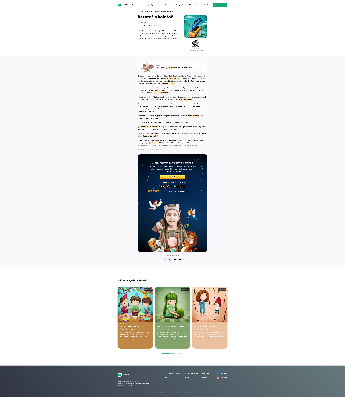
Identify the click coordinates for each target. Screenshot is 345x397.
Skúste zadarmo (220, 5)
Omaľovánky (169, 5)
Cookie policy (179, 393)
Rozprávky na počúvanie (154, 5)
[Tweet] (170, 259)
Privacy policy (170, 393)
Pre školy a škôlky (191, 373)
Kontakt (205, 377)
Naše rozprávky (137, 5)
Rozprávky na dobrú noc (172, 373)
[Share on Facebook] (165, 259)
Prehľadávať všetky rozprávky (172, 353)
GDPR (186, 393)
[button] (194, 5)
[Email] (180, 259)
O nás (184, 5)
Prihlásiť (207, 5)
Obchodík (205, 373)
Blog (178, 5)
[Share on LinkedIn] (175, 259)
